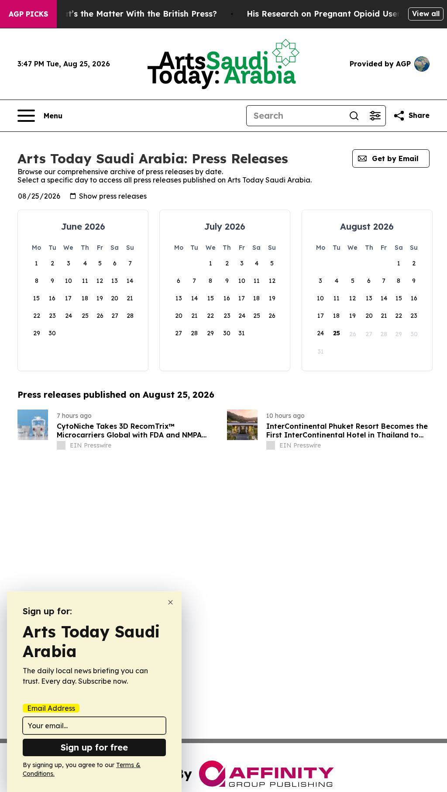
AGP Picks (28, 14)
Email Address (51, 708)
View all (426, 13)
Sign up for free (94, 747)
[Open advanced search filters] (374, 116)
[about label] (61, 445)
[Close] (170, 602)
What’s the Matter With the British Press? (133, 14)
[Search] (354, 116)
